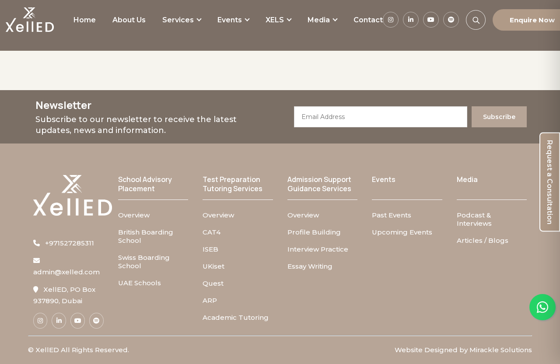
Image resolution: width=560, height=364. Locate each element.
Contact (368, 20)
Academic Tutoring (236, 317)
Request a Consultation (550, 182)
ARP (210, 300)
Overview (134, 215)
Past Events (391, 215)
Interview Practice (317, 249)
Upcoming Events (402, 232)
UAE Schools (139, 283)
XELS (275, 20)
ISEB (210, 249)
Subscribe (499, 117)
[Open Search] (476, 20)
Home (85, 20)
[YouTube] (431, 20)
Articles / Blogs (482, 240)
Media (319, 20)
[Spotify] (451, 20)
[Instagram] (391, 20)
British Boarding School (145, 236)
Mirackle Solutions (500, 350)
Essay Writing (309, 266)
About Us (129, 20)
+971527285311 (67, 243)
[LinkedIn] (411, 20)
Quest (213, 283)
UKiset (213, 266)
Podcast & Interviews (474, 219)
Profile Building (314, 232)
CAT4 (211, 232)
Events (229, 20)
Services (178, 20)
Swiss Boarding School (144, 261)
